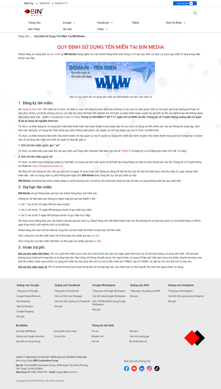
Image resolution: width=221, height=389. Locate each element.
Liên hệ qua (183, 3)
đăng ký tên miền (32, 109)
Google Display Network (29, 296)
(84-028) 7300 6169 (37, 372)
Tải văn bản (60, 336)
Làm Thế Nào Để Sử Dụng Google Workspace (109, 303)
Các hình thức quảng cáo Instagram (186, 296)
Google (67, 22)
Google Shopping (25, 311)
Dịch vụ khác (174, 22)
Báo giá (20, 316)
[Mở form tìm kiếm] (195, 13)
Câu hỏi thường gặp (139, 336)
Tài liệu (67, 29)
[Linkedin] (141, 368)
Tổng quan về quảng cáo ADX (145, 291)
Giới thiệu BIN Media (26, 331)
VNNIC (125, 150)
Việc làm (133, 331)
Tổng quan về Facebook (67, 291)
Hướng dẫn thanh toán (65, 331)
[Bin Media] (33, 12)
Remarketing (23, 301)
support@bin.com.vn (66, 372)
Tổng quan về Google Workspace (109, 291)
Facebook (103, 22)
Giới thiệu (34, 29)
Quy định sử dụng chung (28, 341)
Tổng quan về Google (27, 291)
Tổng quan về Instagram (180, 291)
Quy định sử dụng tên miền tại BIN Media (59, 36)
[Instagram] (149, 368)
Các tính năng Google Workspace (109, 296)
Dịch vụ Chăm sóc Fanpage (68, 296)
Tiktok (135, 22)
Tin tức (95, 331)
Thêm (100, 29)
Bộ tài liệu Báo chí (138, 341)
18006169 (44, 3)
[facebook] (126, 368)
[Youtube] (134, 368)
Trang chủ (34, 22)
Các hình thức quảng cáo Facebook (72, 301)
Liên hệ (95, 341)
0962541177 (61, 3)
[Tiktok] (157, 368)
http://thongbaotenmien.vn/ (48, 166)
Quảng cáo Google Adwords (30, 336)
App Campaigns (25, 306)
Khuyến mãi (97, 336)
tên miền (55, 54)
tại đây (95, 235)
